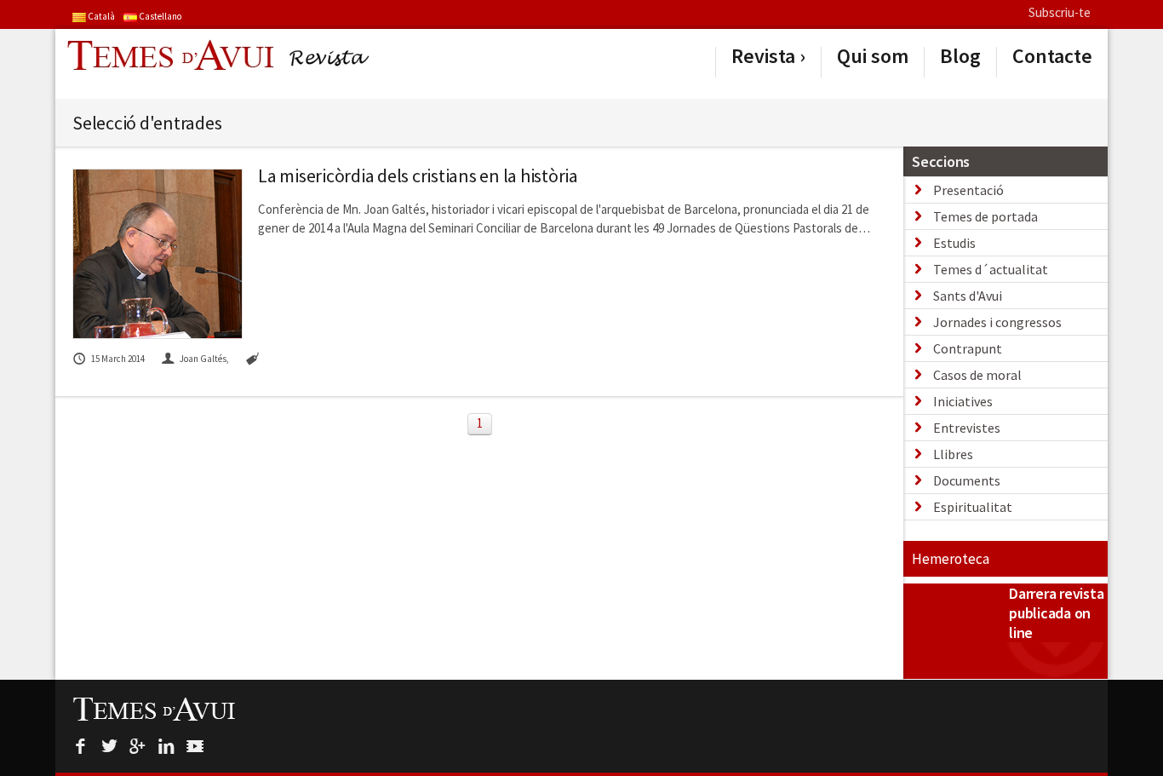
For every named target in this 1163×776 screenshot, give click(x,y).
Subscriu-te (1059, 12)
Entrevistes (966, 427)
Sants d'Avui (967, 295)
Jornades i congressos (997, 322)
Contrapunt (967, 348)
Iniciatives (963, 401)
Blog (960, 56)
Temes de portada (985, 216)
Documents (966, 480)
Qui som (872, 56)
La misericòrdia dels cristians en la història (418, 175)
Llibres (953, 454)
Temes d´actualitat (990, 269)
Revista (763, 56)
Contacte (1052, 56)
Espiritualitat (972, 506)
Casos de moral (977, 374)
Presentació (968, 189)
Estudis (954, 242)
